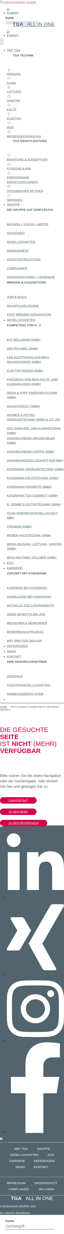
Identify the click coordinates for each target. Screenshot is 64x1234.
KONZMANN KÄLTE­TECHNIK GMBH (32, 478)
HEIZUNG (14, 74)
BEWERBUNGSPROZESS (25, 632)
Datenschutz (45, 1183)
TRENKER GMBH (19, 526)
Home (3, 707)
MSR (10, 127)
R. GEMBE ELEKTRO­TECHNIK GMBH (34, 504)
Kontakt (41, 1167)
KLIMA (11, 83)
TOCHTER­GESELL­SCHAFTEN (28, 685)
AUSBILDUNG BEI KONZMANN (29, 596)
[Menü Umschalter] (1, 42)
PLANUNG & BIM (19, 168)
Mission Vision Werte (27, 224)
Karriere (17, 1161)
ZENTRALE (15, 676)
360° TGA (21, 1148)
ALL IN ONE (34, 24)
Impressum (16, 1183)
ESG (51, 1155)
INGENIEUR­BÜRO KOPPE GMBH (30, 451)
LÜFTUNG (14, 91)
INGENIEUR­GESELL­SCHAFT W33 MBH (35, 460)
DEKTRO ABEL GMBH (22, 348)
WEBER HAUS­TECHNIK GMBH (29, 535)
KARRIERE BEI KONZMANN (27, 588)
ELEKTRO (14, 118)
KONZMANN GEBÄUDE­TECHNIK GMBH (35, 469)
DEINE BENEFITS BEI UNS (26, 614)
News (20, 1167)
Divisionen (16, 233)
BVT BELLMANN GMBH (23, 339)
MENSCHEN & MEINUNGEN (27, 623)
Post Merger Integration (29, 314)
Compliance (17, 268)
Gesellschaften (21, 242)
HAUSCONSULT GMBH (23, 406)
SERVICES (14, 200)
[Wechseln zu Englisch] (13, 13)
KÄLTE (11, 109)
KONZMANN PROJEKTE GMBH (29, 487)
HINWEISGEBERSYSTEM (25, 694)
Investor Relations (24, 259)
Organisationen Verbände (31, 277)
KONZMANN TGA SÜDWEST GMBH (32, 495)
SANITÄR (13, 100)
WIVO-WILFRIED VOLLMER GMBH (31, 557)
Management (18, 250)
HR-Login (46, 1189)
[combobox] (30, 1226)
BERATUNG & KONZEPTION (27, 159)
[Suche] (6, 27)
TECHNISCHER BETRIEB (25, 191)
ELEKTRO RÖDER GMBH (25, 370)
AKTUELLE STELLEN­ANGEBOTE (30, 605)
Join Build (17, 297)
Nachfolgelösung (23, 305)
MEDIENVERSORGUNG (24, 136)
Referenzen (44, 1161)
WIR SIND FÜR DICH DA (24, 640)
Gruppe (43, 1148)
